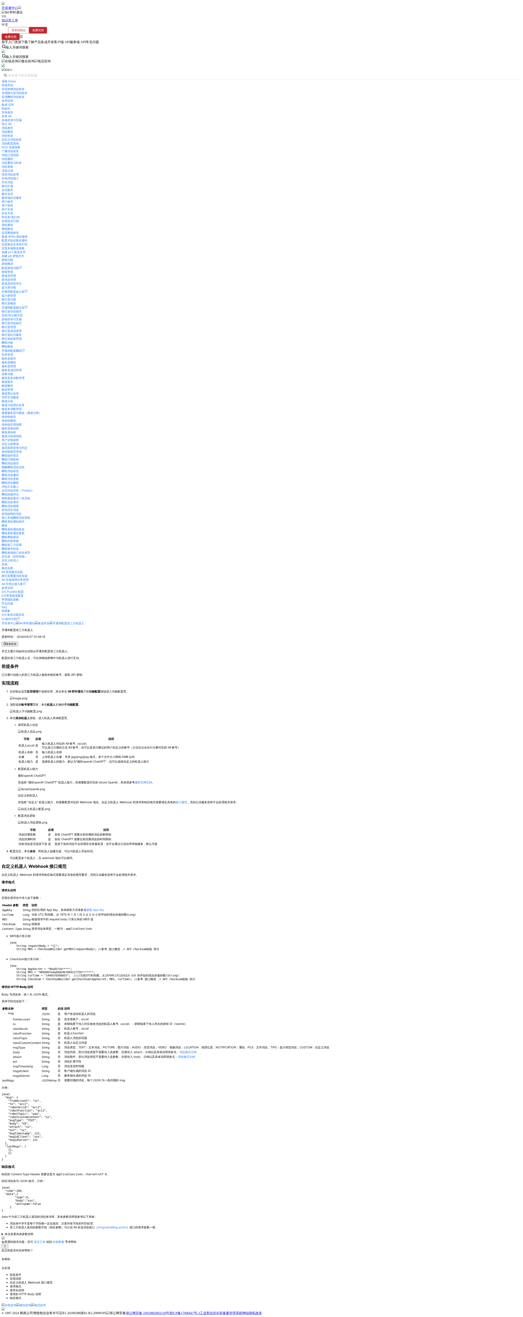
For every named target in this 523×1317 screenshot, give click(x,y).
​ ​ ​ (260, 1234)
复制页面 (11, 644)
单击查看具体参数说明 (19, 1234)
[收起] (5, 1246)
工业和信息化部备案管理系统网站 (224, 1313)
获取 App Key (95, 910)
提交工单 (40, 1241)
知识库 (6, 20)
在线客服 (58, 1241)
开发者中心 (10, 8)
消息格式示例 (188, 1052)
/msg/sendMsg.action (112, 1227)
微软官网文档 (143, 782)
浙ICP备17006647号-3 (184, 1313)
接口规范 (181, 802)
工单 (14, 20)
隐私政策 (255, 1313)
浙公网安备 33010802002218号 (147, 1313)
